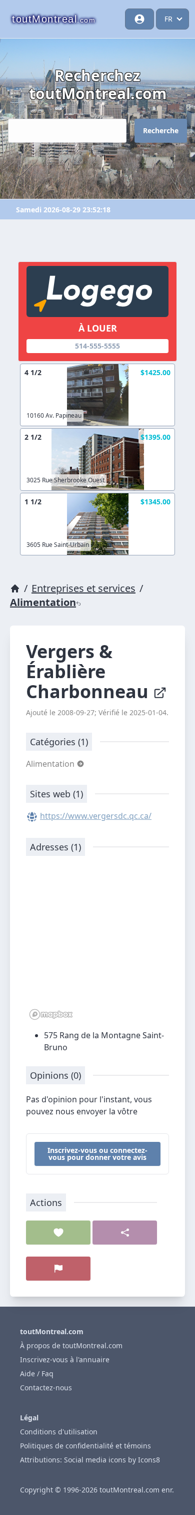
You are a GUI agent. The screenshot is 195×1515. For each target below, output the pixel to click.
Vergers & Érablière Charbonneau (89, 671)
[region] (97, 943)
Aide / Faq (37, 1373)
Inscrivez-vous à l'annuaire (65, 1359)
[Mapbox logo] (51, 1014)
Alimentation (43, 602)
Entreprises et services (84, 588)
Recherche (160, 130)
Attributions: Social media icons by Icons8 (90, 1459)
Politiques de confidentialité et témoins (85, 1445)
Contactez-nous (46, 1387)
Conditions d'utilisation (59, 1431)
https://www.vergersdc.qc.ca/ (96, 815)
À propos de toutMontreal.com (71, 1345)
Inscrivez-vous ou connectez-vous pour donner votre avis (98, 1153)
